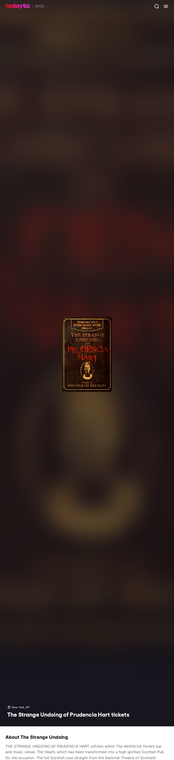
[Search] (155, 6)
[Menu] (164, 6)
